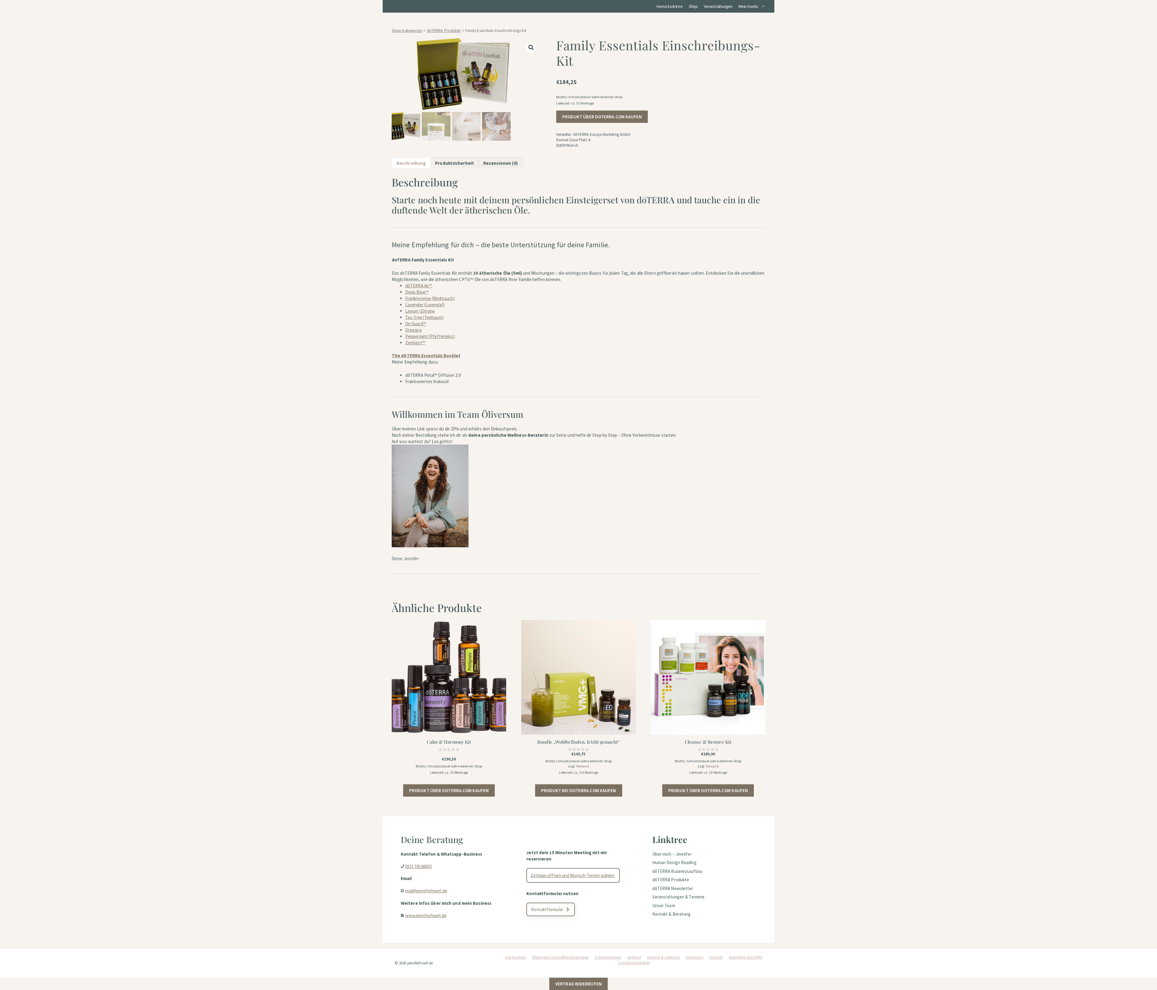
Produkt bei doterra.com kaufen (578, 790)
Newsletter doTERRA (745, 957)
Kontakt (716, 957)
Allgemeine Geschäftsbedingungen (560, 957)
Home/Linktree (669, 6)
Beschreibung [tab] (411, 163)
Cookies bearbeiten (634, 962)
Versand (582, 766)
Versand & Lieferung (663, 957)
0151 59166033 (418, 866)
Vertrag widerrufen (578, 984)
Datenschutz (516, 957)
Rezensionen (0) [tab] (500, 163)
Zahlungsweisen (607, 957)
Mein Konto (748, 6)
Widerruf (634, 957)
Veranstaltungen (718, 6)
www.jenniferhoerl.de (426, 915)
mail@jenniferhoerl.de (426, 891)
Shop (693, 6)
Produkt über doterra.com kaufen (602, 117)
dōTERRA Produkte (444, 30)
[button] (531, 47)
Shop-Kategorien (407, 30)
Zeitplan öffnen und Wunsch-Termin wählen (572, 875)
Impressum (695, 957)
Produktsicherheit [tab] (454, 163)
